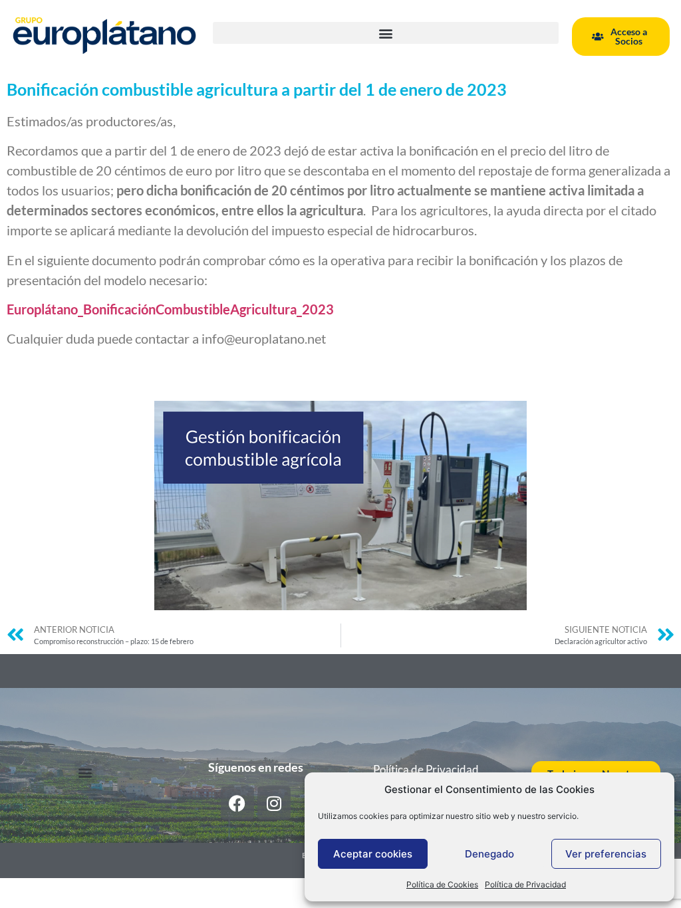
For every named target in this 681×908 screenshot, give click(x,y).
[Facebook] (237, 803)
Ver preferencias (605, 854)
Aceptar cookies (372, 854)
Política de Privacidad (525, 884)
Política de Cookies (442, 884)
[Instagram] (274, 803)
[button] (386, 33)
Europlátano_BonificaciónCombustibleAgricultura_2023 (170, 309)
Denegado (489, 854)
